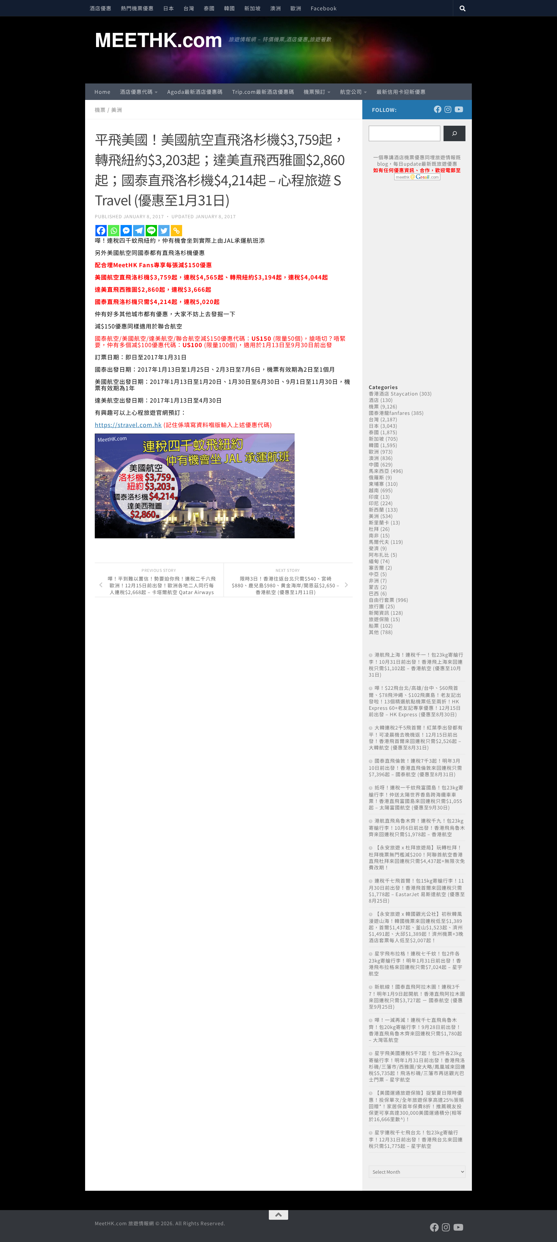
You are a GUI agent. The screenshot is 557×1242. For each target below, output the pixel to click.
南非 (374, 535)
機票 (100, 109)
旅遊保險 (379, 619)
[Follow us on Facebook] (438, 109)
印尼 (374, 503)
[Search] (454, 133)
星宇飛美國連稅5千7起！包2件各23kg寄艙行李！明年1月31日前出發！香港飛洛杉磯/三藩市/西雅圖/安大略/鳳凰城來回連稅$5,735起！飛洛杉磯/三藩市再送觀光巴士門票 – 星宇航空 (417, 1066)
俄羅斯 (376, 477)
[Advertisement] (417, 234)
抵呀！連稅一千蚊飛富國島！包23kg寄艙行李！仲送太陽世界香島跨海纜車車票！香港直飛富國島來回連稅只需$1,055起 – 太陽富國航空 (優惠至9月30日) (416, 797)
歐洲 (295, 8)
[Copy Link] (176, 230)
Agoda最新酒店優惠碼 (195, 91)
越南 (374, 490)
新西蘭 (376, 509)
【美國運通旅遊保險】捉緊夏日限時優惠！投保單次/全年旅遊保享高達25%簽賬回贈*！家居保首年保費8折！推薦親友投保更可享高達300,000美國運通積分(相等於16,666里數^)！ (416, 1105)
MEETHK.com (158, 39)
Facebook (324, 8)
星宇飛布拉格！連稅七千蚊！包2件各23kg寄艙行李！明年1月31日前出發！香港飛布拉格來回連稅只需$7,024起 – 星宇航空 (416, 963)
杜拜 (374, 528)
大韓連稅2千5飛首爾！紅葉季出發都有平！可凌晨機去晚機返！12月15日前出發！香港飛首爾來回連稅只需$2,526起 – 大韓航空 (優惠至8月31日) (416, 737)
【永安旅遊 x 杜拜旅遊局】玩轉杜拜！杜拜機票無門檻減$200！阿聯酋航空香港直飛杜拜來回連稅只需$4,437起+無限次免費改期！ (417, 857)
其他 (374, 632)
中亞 (374, 574)
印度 (374, 496)
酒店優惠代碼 (136, 91)
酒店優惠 (101, 8)
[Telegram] (138, 230)
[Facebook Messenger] (126, 230)
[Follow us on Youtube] (458, 109)
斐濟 (374, 548)
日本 (168, 8)
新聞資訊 (379, 612)
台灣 (188, 8)
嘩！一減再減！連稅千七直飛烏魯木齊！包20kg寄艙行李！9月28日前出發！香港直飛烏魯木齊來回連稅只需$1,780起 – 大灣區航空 (415, 1029)
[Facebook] (101, 230)
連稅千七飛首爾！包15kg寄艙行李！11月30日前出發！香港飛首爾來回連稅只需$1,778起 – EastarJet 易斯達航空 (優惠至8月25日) (417, 890)
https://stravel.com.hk (128, 424)
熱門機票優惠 (137, 8)
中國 (374, 464)
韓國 (229, 8)
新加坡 (252, 8)
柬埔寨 (376, 483)
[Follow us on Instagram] (448, 109)
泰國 (209, 8)
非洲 (374, 580)
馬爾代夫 (379, 541)
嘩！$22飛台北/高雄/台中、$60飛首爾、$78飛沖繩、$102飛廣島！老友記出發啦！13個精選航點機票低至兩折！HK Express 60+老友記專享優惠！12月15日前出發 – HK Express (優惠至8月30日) (415, 701)
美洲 (116, 109)
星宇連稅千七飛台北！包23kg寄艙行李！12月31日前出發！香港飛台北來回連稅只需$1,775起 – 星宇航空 (416, 1139)
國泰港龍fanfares (389, 412)
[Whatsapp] (113, 230)
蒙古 (374, 586)
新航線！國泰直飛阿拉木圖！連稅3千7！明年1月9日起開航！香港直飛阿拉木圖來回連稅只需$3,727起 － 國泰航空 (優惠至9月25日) (417, 996)
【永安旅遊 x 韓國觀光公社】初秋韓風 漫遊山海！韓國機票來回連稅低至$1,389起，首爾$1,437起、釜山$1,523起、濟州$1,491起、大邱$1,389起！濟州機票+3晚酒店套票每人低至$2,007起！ (416, 927)
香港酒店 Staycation (393, 393)
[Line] (151, 230)
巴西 (374, 593)
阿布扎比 (379, 554)
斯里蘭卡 (379, 522)
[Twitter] (164, 230)
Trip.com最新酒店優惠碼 (263, 91)
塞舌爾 (376, 567)
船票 (374, 625)
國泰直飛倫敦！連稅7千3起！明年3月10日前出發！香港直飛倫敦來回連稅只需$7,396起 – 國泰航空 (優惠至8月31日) (415, 767)
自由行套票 (382, 599)
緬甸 (374, 561)
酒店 (374, 399)
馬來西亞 (379, 470)
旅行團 (376, 606)
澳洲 (275, 8)
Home (102, 91)
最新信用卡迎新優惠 (401, 91)
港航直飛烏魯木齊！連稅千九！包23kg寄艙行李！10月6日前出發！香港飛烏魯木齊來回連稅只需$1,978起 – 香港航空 (417, 827)
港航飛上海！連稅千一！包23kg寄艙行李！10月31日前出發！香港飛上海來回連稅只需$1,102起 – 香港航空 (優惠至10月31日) (416, 664)
